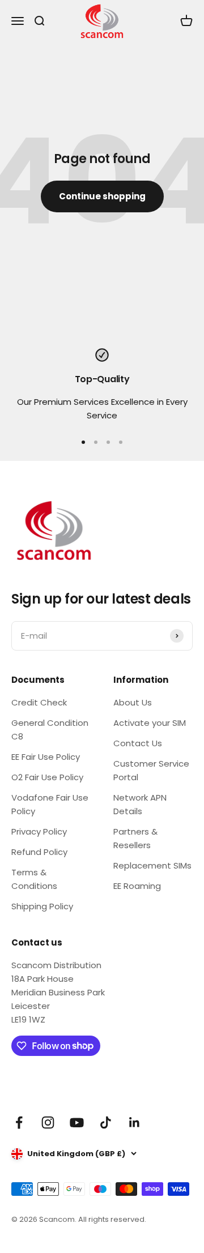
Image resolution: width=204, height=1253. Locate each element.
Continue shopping (102, 196)
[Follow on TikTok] (105, 1122)
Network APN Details (140, 804)
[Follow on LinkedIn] (134, 1122)
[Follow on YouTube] (76, 1122)
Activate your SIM (149, 723)
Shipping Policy (42, 906)
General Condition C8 (49, 729)
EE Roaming (137, 886)
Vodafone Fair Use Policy (49, 804)
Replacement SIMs (152, 865)
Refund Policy (39, 852)
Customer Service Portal (151, 770)
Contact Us (137, 743)
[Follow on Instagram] (48, 1122)
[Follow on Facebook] (19, 1122)
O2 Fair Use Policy (47, 777)
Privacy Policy (39, 831)
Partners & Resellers (135, 838)
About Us (132, 702)
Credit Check (39, 702)
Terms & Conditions (34, 879)
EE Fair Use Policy (45, 757)
